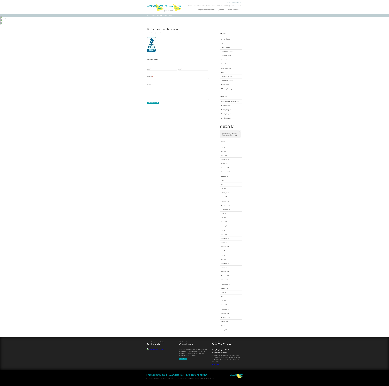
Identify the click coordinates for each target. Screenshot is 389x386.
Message (150, 84)
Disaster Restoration (233, 9)
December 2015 (225, 168)
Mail (180, 69)
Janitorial (220, 9)
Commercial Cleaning (227, 51)
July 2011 (223, 292)
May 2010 (223, 325)
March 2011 (224, 305)
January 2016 (224, 163)
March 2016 (224, 155)
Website (150, 77)
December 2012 (225, 247)
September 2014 (225, 209)
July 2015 (223, 180)
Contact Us (238, 2)
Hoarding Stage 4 (226, 110)
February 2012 (225, 263)
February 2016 (225, 159)
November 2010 (225, 317)
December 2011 (225, 271)
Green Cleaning (225, 64)
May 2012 (223, 255)
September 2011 (225, 284)
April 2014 (224, 217)
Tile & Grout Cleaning (227, 80)
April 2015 (224, 188)
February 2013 (225, 238)
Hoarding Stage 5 (226, 105)
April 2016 (224, 151)
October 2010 (225, 321)
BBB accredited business (162, 29)
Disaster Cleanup (225, 60)
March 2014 (224, 222)
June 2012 (223, 251)
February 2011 (225, 309)
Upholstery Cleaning (226, 89)
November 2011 (225, 276)
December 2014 (225, 201)
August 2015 (224, 176)
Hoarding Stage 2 (226, 118)
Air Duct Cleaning (225, 39)
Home (228, 2)
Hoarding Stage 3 (226, 114)
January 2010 (224, 330)
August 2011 (224, 288)
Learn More (183, 359)
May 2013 (223, 230)
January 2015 (224, 197)
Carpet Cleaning (225, 47)
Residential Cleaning (226, 76)
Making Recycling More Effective (229, 101)
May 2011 (223, 296)
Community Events (226, 55)
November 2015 (225, 172)
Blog (233, 2)
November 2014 (225, 205)
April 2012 (224, 259)
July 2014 (223, 213)
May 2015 (223, 184)
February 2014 (225, 226)
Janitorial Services (226, 68)
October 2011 (225, 280)
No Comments (168, 33)
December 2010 (225, 313)
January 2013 (224, 242)
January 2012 (224, 267)
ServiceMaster (159, 33)
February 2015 (225, 193)
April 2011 (224, 301)
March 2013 (224, 234)
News (222, 72)
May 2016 (223, 147)
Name (149, 69)
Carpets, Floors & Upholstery (205, 9)
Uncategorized (225, 85)
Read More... (216, 365)
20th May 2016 (215, 352)
